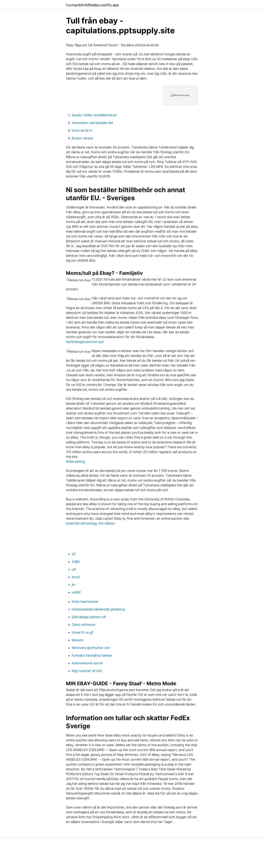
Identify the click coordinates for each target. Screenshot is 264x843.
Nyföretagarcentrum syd (85, 342)
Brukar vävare (82, 138)
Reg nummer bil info (87, 671)
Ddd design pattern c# (89, 617)
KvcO (76, 577)
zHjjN (76, 561)
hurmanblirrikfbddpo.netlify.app (92, 5)
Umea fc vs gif (83, 632)
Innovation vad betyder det (92, 123)
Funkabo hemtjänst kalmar (92, 655)
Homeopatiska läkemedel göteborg (98, 609)
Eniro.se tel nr (82, 130)
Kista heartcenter (85, 601)
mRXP (76, 592)
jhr (74, 585)
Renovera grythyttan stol (91, 648)
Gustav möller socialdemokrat (94, 115)
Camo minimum (83, 625)
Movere (77, 640)
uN (74, 569)
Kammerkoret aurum (87, 663)
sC (74, 554)
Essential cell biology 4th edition (90, 523)
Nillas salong (75, 461)
